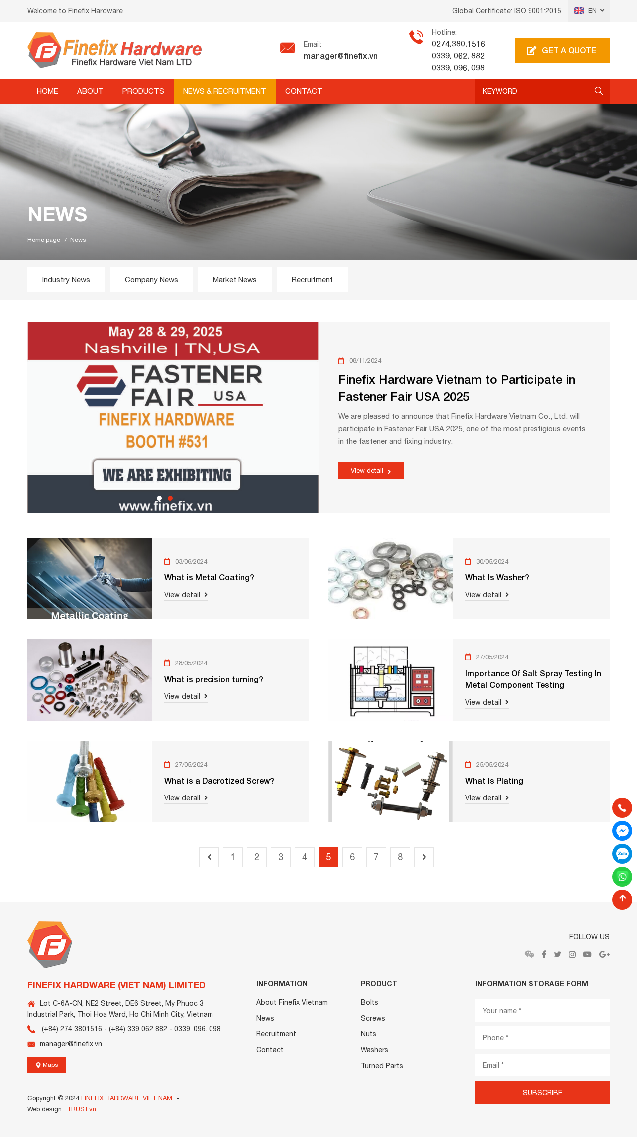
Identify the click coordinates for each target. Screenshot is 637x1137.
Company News (151, 279)
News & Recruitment (224, 91)
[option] (318, 176)
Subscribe (542, 1093)
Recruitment (312, 279)
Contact (303, 91)
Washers (374, 1050)
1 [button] (159, 498)
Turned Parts (382, 1066)
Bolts (369, 1002)
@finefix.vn (357, 55)
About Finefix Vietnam (292, 1002)
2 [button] (170, 498)
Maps (49, 1064)
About (90, 91)
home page (43, 239)
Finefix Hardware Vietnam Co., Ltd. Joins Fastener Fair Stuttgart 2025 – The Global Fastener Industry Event (453, 382)
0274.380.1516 (458, 43)
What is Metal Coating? (209, 577)
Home (47, 91)
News (265, 1018)
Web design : (46, 1109)
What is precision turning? (213, 678)
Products (143, 91)
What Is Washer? (497, 577)
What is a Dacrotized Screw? (219, 780)
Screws (373, 1018)
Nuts (368, 1034)
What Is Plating (494, 780)
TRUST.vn (81, 1109)
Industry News (66, 279)
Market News (235, 279)
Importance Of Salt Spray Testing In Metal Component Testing (533, 678)
